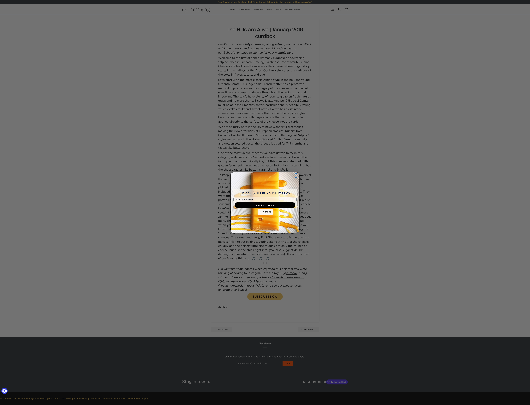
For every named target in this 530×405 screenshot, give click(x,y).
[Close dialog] (296, 175)
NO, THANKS (265, 212)
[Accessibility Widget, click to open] (4, 391)
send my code (265, 205)
